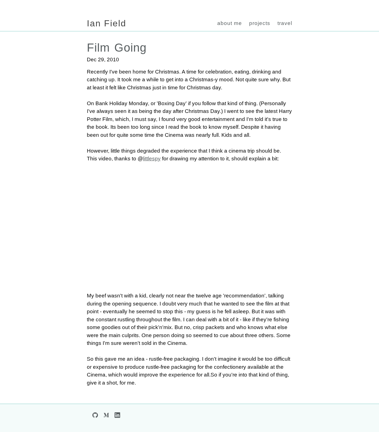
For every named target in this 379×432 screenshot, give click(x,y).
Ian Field (106, 23)
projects (259, 23)
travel (284, 23)
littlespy (152, 158)
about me (229, 23)
